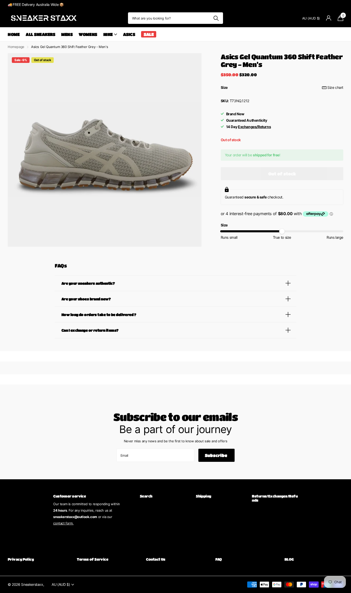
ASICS (129, 34)
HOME (14, 34)
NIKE (108, 34)
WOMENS (88, 34)
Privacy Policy (21, 559)
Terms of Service (92, 559)
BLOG (289, 559)
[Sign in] (328, 18)
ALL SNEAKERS (40, 34)
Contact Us (155, 559)
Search (146, 496)
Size (282, 87)
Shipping (203, 496)
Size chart (335, 87)
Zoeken (216, 18)
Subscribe (216, 455)
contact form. (63, 523)
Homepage (16, 47)
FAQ (218, 559)
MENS (66, 34)
